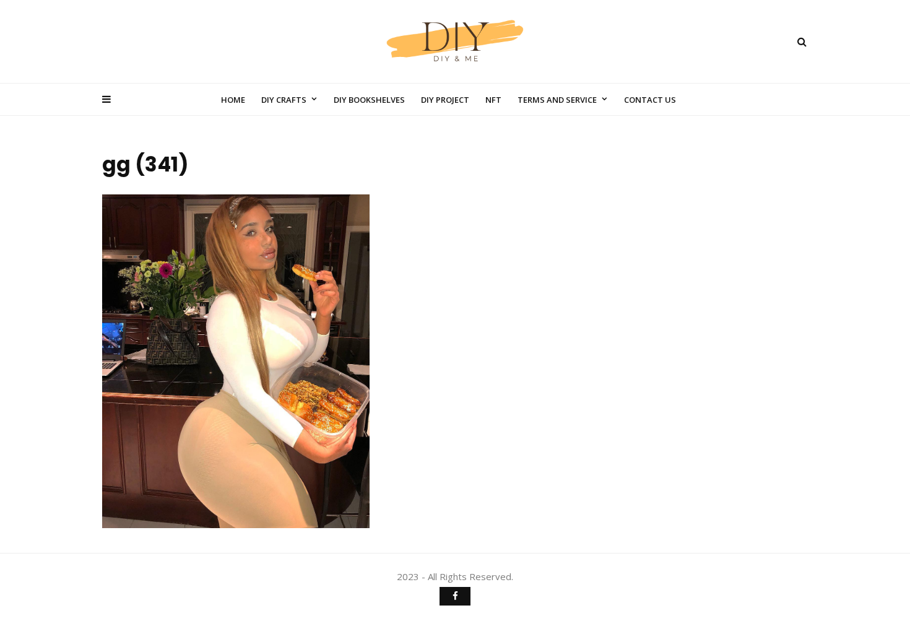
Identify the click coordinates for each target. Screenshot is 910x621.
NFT (493, 99)
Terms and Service (557, 99)
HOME (233, 99)
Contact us (650, 99)
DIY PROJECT (445, 99)
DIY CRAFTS (283, 99)
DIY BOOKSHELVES (369, 99)
